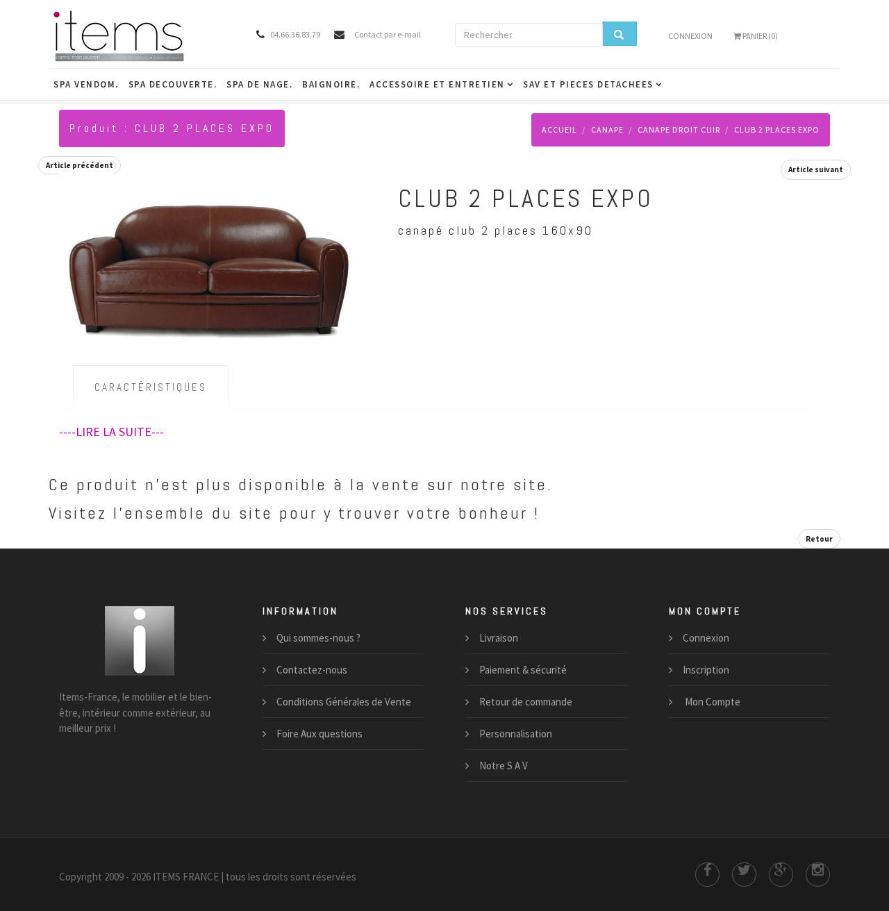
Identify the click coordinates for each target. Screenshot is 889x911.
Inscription (706, 669)
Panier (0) (759, 36)
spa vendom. (86, 84)
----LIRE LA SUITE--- (111, 432)
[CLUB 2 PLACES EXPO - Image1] (207, 267)
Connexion (690, 36)
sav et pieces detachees (588, 84)
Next (342, 235)
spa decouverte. (172, 84)
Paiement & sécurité (523, 669)
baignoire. (331, 84)
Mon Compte (711, 701)
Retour (819, 539)
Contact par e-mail (387, 34)
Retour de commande (525, 701)
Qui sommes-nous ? (318, 637)
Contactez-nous (311, 669)
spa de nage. (259, 84)
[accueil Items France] (140, 35)
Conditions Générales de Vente (343, 701)
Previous (73, 235)
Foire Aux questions (319, 733)
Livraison (498, 637)
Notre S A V (503, 765)
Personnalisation (515, 733)
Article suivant (815, 169)
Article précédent (79, 165)
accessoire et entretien (437, 84)
